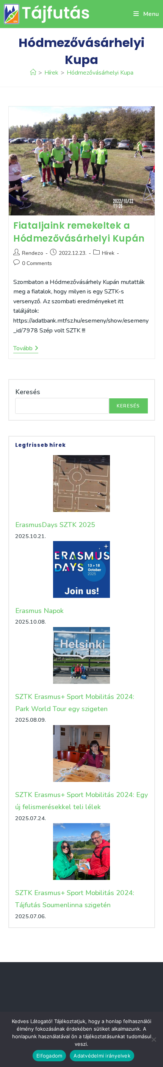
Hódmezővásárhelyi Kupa (100, 73)
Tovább (25, 349)
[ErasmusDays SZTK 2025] (81, 483)
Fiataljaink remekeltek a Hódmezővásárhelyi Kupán (79, 232)
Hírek (108, 253)
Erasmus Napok (39, 610)
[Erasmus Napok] (81, 569)
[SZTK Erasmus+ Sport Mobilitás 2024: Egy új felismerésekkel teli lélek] (81, 753)
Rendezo (32, 253)
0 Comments (37, 263)
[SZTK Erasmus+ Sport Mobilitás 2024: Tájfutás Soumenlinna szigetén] (81, 851)
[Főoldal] (33, 73)
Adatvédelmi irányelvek (102, 1056)
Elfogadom (49, 1056)
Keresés (27, 391)
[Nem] (153, 1039)
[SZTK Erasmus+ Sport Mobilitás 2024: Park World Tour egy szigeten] (81, 655)
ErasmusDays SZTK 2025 (55, 524)
